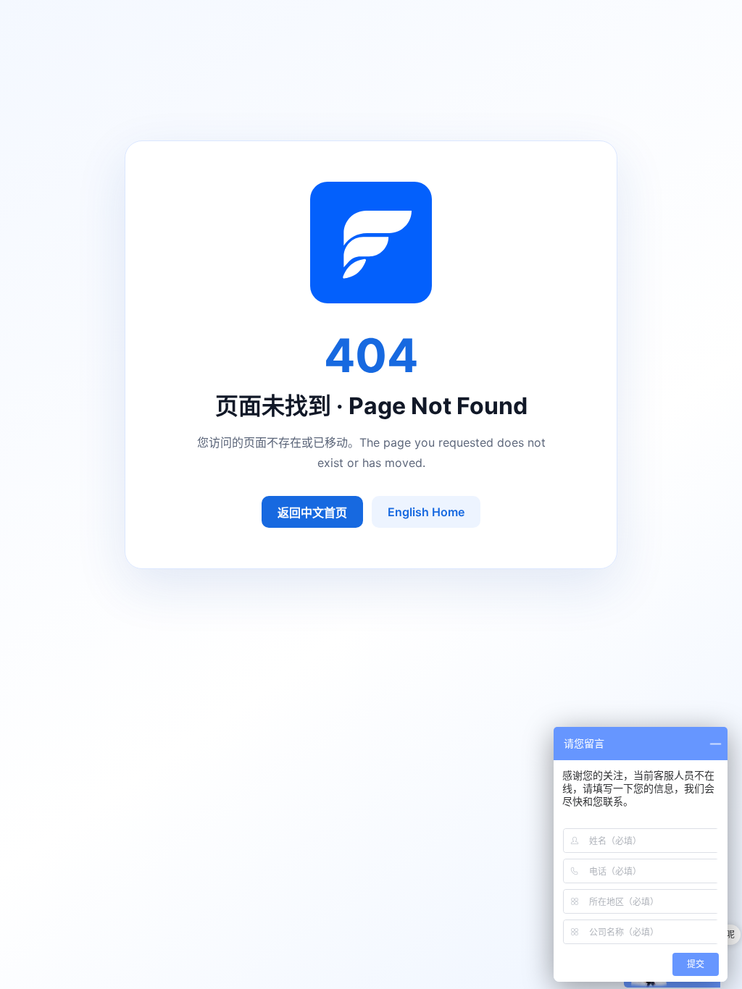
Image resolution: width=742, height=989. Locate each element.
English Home (426, 512)
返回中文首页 (312, 512)
